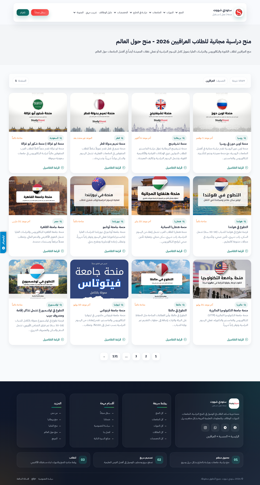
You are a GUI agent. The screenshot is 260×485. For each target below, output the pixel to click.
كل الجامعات (157, 419)
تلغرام (22, 12)
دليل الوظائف (105, 12)
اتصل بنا (106, 432)
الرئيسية (235, 436)
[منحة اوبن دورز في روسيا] (222, 112)
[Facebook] (235, 427)
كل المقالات (158, 432)
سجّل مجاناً (40, 12)
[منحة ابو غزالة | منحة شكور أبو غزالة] (38, 112)
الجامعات (156, 12)
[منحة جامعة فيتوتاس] (99, 279)
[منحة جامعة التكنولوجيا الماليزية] (222, 279)
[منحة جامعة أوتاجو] (99, 195)
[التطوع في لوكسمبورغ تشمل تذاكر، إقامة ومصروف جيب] (38, 279)
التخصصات (122, 12)
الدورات (170, 12)
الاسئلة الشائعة (23, 478)
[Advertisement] (67, 455)
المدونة (80, 12)
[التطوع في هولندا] (222, 195)
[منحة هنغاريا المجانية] (161, 195)
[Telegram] (225, 427)
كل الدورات (158, 425)
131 (115, 356)
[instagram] (205, 427)
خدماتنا (107, 419)
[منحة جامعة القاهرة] (38, 195)
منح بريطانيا (52, 419)
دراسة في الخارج (140, 12)
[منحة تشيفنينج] (161, 112)
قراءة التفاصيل (235, 168)
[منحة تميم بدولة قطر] (99, 112)
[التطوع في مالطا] (161, 279)
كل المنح (159, 413)
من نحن (54, 413)
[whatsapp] (215, 427)
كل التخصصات (156, 438)
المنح (181, 12)
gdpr (33, 478)
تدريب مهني (91, 12)
